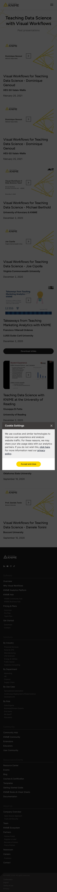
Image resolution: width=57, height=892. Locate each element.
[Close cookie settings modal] (51, 425)
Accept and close (28, 464)
